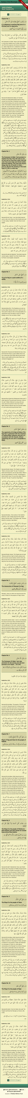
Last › (18, 14)
